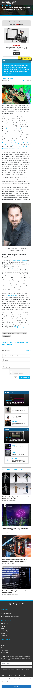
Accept (16, 686)
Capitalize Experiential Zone (15, 129)
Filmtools (3, 643)
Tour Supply (4, 647)
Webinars (3, 633)
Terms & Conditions (21, 669)
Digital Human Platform (19, 260)
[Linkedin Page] (19, 604)
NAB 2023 (23, 333)
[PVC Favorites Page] (27, 393)
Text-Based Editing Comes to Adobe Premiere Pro (15, 591)
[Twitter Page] (13, 604)
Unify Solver (13, 268)
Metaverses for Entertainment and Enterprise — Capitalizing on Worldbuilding (16, 143)
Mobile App (4, 626)
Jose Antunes (8, 79)
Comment (28, 80)
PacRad (3, 645)
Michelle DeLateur (13, 594)
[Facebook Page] (10, 604)
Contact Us (4, 635)
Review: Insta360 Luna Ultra (19, 410)
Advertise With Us (6, 624)
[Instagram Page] (16, 604)
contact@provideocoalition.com (11, 616)
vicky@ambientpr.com (21, 327)
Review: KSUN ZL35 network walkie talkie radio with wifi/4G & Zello (19, 418)
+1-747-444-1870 (6, 613)
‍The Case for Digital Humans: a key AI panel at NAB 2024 (15, 497)
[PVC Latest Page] (27, 429)
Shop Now (16, 53)
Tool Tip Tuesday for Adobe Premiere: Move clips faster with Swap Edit (18, 448)
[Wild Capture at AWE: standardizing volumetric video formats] (16, 514)
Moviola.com (4, 650)
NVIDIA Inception (11, 295)
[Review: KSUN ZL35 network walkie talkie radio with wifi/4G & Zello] (8, 416)
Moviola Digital (5, 652)
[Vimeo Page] (22, 604)
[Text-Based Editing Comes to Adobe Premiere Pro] (16, 577)
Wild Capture (6, 336)
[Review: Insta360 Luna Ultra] (8, 409)
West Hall (19, 147)
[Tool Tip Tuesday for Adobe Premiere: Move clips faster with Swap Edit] (8, 446)
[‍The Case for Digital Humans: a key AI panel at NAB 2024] (16, 483)
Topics (3, 628)
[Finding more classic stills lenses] (8, 423)
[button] (30, 679)
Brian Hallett (11, 563)
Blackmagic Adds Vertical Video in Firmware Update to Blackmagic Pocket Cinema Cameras (14, 561)
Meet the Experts (5, 631)
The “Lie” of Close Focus (18, 454)
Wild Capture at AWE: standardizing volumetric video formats (15, 529)
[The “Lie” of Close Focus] (8, 453)
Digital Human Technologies (11, 333)
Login (29, 350)
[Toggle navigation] (30, 2)
